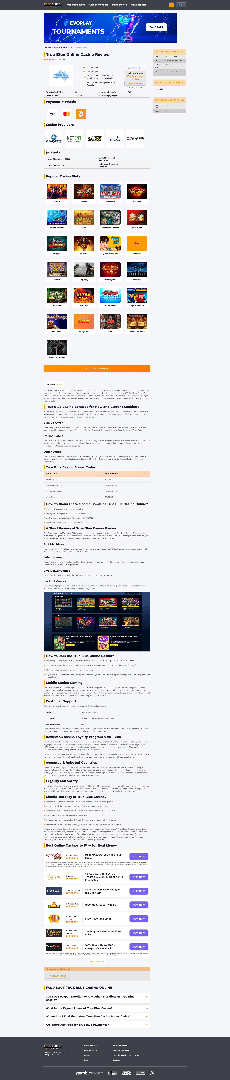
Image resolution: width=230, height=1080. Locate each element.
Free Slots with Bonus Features (126, 1055)
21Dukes (69, 876)
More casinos (97, 961)
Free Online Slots (76, 5)
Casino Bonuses (138, 5)
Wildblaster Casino (71, 917)
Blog (86, 1060)
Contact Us (89, 1055)
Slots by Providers (121, 1045)
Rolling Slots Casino (71, 931)
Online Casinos (119, 5)
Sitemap (116, 1060)
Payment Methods (121, 1050)
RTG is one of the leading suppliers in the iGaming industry (87, 535)
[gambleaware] (89, 1073)
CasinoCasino (72, 946)
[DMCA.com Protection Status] (126, 1073)
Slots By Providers (98, 5)
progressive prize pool (122, 586)
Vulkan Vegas (72, 855)
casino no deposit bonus (85, 411)
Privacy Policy (90, 1045)
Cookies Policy (90, 1050)
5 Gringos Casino (73, 904)
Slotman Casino (73, 890)
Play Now (139, 856)
